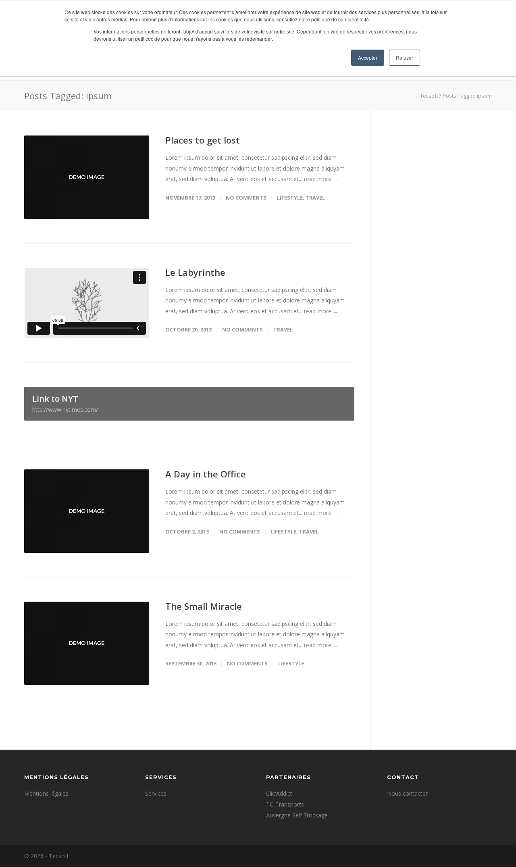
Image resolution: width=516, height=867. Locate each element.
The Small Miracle (203, 606)
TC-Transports (285, 804)
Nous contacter (407, 793)
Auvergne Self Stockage (297, 815)
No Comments (246, 197)
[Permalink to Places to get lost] (86, 177)
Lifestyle (290, 197)
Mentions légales (46, 793)
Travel (315, 197)
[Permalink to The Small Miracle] (86, 643)
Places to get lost (202, 140)
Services (155, 793)
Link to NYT (65, 403)
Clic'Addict (279, 793)
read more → (321, 179)
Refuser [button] (404, 57)
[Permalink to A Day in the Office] (86, 511)
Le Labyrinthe (195, 272)
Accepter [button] (367, 57)
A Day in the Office (205, 474)
